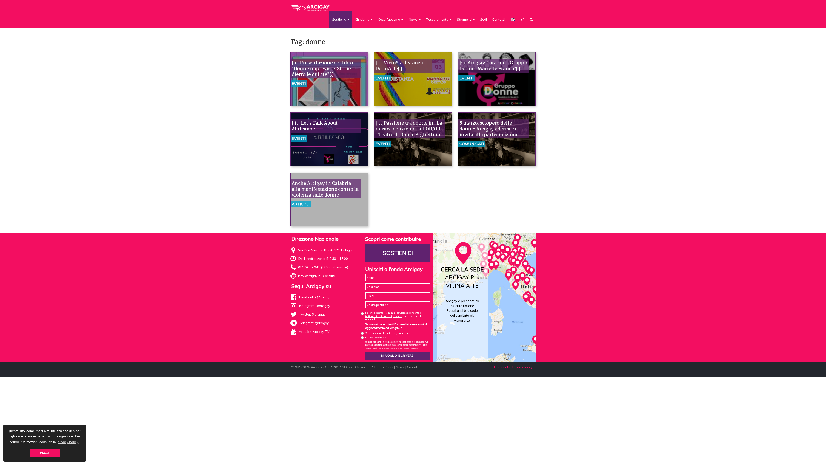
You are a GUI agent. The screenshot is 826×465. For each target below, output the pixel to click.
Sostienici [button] (339, 19)
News (400, 367)
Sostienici (398, 253)
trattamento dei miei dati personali (383, 316)
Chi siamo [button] (362, 19)
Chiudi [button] (45, 453)
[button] (522, 19)
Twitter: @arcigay (312, 314)
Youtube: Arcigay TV (314, 332)
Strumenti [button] (464, 19)
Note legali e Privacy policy (512, 367)
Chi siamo (362, 367)
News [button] (413, 19)
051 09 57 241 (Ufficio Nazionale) (323, 267)
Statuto (378, 367)
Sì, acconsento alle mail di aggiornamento (387, 333)
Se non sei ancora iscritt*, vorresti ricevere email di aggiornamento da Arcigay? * (396, 326)
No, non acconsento (375, 337)
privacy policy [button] (67, 442)
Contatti (498, 19)
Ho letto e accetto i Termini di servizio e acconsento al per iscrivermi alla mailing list (393, 316)
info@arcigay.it (309, 276)
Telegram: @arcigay (314, 323)
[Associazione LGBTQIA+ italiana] (310, 6)
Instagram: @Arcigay (314, 306)
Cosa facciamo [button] (389, 19)
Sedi (483, 19)
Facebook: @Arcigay (314, 297)
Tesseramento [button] (437, 19)
